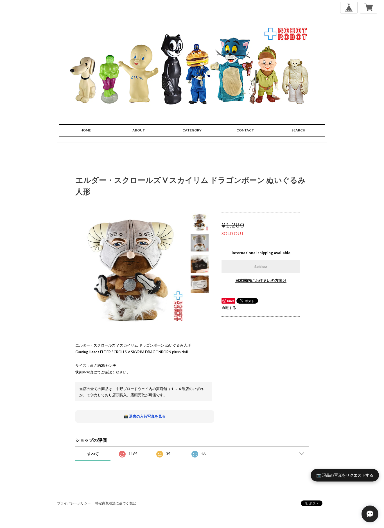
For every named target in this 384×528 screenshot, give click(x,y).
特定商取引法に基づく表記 (115, 503)
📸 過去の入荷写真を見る (145, 416)
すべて (93, 453)
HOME (85, 130)
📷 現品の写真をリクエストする (344, 475)
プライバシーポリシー (74, 503)
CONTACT (245, 130)
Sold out (260, 266)
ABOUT (138, 130)
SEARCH (298, 130)
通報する (229, 307)
